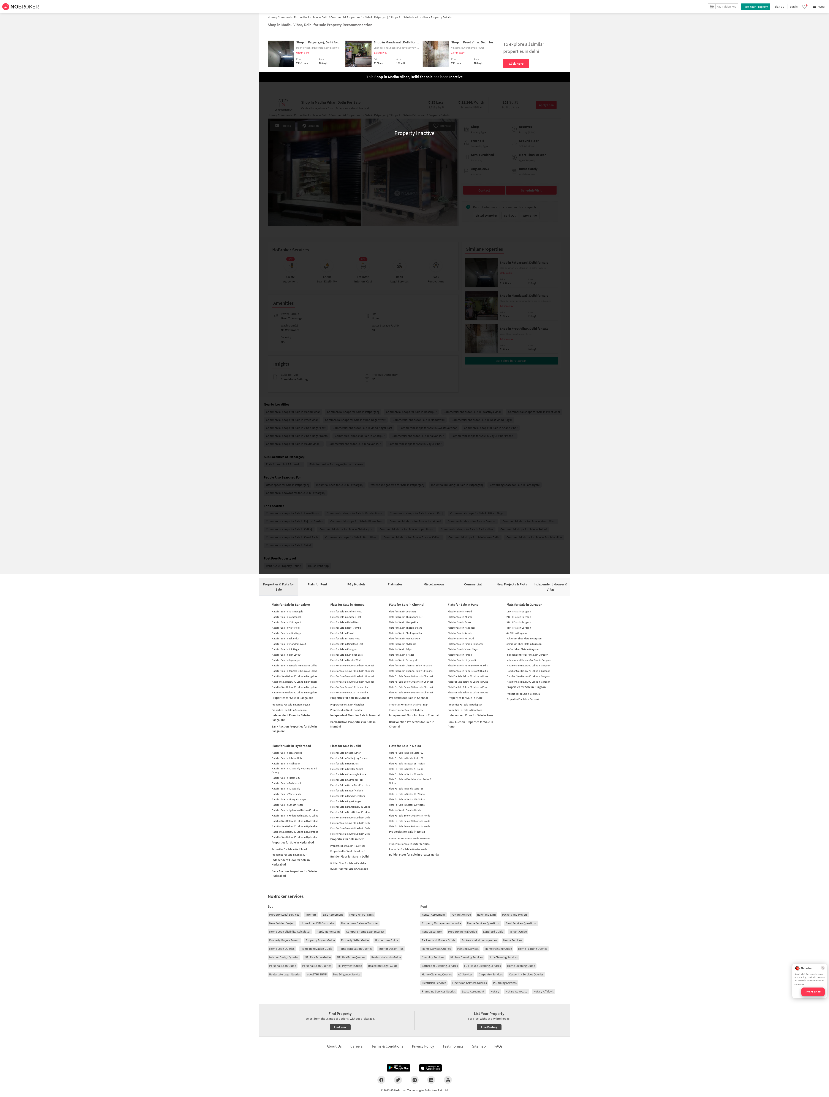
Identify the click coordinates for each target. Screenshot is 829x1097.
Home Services (512, 940)
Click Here (516, 63)
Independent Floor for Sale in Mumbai (355, 715)
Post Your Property (756, 7)
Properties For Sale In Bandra (346, 710)
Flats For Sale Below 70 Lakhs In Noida (409, 815)
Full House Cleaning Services (482, 966)
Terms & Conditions (387, 1046)
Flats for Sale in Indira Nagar (287, 633)
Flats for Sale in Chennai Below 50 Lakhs (410, 670)
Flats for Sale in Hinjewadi (462, 660)
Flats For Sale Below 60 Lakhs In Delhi (350, 817)
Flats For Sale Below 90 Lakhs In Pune (468, 692)
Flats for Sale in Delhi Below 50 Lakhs (350, 812)
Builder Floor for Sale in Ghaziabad (349, 868)
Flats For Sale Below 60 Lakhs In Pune (468, 676)
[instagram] (415, 1080)
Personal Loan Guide (282, 966)
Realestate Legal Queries (285, 974)
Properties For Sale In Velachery (406, 710)
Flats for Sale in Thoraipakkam (405, 627)
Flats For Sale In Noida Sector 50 (406, 758)
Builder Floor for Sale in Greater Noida (414, 854)
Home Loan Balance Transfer (359, 923)
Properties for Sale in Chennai (408, 698)
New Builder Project (281, 923)
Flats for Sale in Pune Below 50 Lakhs (468, 670)
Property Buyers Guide (320, 940)
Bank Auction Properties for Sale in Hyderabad (294, 873)
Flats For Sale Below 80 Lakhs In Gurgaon (528, 676)
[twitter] (398, 1080)
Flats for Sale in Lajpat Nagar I (346, 801)
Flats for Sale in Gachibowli (286, 783)
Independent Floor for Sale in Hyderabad (291, 862)
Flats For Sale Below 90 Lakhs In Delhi (350, 833)
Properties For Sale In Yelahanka (289, 710)
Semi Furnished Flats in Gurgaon (524, 643)
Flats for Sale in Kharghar (343, 649)
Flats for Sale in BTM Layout (286, 654)
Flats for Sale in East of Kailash (346, 790)
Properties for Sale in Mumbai (349, 698)
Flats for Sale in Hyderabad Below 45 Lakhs (295, 810)
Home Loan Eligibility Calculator (289, 932)
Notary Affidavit (543, 991)
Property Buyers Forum (284, 940)
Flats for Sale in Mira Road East (346, 643)
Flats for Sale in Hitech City (286, 777)
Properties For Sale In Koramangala (291, 704)
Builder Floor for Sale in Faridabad (348, 863)
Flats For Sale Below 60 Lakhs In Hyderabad (295, 821)
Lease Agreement (473, 991)
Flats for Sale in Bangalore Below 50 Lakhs (294, 670)
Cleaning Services (433, 957)
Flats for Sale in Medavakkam (405, 638)
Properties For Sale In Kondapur (289, 854)
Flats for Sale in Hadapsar (461, 627)
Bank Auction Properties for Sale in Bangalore (294, 728)
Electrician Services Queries (469, 983)
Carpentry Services (491, 974)
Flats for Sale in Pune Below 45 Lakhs (468, 665)
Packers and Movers (514, 914)
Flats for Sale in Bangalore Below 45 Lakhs (294, 665)
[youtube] (448, 1080)
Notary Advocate (516, 991)
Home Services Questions (483, 923)
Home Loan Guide (386, 940)
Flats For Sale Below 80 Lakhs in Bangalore (294, 687)
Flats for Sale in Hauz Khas (344, 763)
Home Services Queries (436, 949)
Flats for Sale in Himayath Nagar (289, 799)
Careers (356, 1046)
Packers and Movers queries (479, 940)
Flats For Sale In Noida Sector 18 (406, 788)
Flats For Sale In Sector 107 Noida (407, 794)
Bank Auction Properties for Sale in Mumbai (353, 724)
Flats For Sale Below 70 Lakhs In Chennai (411, 681)
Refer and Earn (486, 914)
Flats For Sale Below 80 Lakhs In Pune (468, 687)
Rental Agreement (433, 914)
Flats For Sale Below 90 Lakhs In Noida (409, 826)
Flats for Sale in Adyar (400, 649)
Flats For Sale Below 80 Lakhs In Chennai (411, 687)
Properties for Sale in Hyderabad (293, 842)
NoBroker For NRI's (361, 914)
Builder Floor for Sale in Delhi (349, 856)
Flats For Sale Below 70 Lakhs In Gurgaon (528, 670)
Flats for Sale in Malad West (344, 622)
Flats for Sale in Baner (459, 622)
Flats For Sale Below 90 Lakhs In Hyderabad (295, 837)
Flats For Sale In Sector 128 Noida (407, 799)
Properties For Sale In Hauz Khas (347, 845)
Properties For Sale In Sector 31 (523, 693)
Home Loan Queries (281, 949)
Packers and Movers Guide (438, 940)
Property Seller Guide (355, 940)
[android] (398, 1068)
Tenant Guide (518, 932)
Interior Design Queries (284, 957)
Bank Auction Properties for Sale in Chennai (411, 724)
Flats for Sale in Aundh (460, 633)
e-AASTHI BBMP (317, 974)
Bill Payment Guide (349, 966)
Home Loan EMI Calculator (318, 923)
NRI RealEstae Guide (318, 957)
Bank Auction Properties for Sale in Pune (470, 724)
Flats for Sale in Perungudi (403, 660)
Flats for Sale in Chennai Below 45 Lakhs (410, 665)
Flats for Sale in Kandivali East (346, 654)
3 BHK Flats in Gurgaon (518, 622)
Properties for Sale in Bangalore (292, 698)
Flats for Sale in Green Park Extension (350, 785)
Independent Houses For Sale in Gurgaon (528, 660)
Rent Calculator (432, 932)
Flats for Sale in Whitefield (286, 627)
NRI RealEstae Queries (351, 957)
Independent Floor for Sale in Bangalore (291, 717)
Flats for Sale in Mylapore (402, 643)
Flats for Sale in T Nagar (401, 654)
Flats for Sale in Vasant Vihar (345, 752)
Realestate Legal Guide (382, 966)
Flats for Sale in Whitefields (286, 794)
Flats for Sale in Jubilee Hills (287, 758)
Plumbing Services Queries (439, 991)
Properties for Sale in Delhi (347, 839)
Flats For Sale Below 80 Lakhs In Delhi (350, 828)
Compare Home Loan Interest (365, 932)
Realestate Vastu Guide (386, 957)
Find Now (340, 1027)
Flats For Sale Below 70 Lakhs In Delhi (350, 822)
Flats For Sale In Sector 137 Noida (407, 763)
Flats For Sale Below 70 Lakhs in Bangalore (294, 681)
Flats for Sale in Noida (405, 745)
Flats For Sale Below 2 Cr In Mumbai (349, 692)
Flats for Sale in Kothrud (461, 638)
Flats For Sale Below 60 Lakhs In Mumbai (352, 665)
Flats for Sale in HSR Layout (286, 622)
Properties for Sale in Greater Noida (408, 849)
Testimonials (453, 1046)
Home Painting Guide (498, 949)
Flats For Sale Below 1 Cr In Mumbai (349, 687)
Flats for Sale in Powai (342, 633)
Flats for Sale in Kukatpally (286, 788)
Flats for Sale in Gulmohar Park (346, 779)
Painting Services (468, 949)
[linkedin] (431, 1080)
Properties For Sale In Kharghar (347, 704)
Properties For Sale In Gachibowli (289, 849)
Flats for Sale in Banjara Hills (287, 752)
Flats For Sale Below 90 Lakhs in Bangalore (294, 692)
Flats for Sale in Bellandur (285, 638)
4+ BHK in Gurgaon (516, 633)
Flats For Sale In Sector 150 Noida (407, 804)
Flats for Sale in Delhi (345, 745)
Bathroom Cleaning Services (440, 966)
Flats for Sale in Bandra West (345, 660)
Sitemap (479, 1046)
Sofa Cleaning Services (503, 957)
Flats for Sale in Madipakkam (404, 622)
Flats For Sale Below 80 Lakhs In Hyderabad (295, 831)
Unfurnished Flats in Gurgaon (522, 649)
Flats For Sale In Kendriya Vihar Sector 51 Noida (411, 781)
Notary (494, 991)
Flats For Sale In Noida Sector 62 (406, 752)
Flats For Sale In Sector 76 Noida (406, 774)
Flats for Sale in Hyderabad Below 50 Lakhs (295, 815)
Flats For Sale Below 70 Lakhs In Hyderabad (295, 826)
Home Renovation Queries (355, 949)
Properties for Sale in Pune (465, 698)
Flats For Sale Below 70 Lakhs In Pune (468, 681)
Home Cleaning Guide (521, 966)
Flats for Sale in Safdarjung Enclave (349, 758)
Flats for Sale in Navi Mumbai (346, 627)
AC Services (465, 974)
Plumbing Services (505, 983)
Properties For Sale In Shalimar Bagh (408, 704)
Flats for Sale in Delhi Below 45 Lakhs (350, 806)
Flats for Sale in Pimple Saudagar (465, 643)
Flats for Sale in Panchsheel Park (347, 795)
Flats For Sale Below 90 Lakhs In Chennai (411, 692)
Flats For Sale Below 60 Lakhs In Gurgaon (528, 665)
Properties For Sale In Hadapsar (465, 704)
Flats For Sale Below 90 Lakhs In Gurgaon (528, 681)
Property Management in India (441, 923)
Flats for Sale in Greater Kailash (347, 768)
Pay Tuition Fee (461, 914)
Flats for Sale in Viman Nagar (463, 649)
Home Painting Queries (532, 949)
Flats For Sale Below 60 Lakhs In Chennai (411, 676)
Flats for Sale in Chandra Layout (289, 643)
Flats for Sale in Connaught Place (348, 774)
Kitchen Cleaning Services (466, 957)
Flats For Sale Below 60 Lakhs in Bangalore (294, 676)
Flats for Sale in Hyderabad (291, 745)
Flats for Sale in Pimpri (460, 654)
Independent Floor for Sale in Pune (470, 715)
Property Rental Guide (462, 932)
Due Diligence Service (346, 974)
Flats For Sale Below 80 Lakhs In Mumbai (352, 676)
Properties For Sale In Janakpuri (347, 851)
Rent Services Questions (521, 923)
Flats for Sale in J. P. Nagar (286, 649)
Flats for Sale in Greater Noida (405, 810)
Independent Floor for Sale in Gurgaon (527, 654)
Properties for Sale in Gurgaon (526, 687)
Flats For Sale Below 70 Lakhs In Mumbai (352, 670)
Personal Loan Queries (316, 966)
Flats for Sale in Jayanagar (286, 660)
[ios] (430, 1068)
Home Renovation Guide (316, 949)
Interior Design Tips (390, 949)
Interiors (310, 914)
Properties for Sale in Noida (407, 832)
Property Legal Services (284, 914)
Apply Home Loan (328, 932)
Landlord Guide (493, 932)
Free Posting (489, 1027)
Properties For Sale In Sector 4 (522, 699)
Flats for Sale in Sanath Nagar (287, 804)
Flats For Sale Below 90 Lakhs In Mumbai (352, 681)
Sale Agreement (333, 914)
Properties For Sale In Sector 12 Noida (409, 843)
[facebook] (381, 1080)
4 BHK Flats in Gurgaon (518, 627)
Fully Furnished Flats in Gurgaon (524, 638)
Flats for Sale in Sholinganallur (405, 633)
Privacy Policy (423, 1046)
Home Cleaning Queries (437, 974)
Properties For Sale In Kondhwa (465, 710)
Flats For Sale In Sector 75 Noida (406, 768)
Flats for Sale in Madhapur (286, 763)
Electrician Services (434, 983)
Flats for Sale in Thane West (345, 638)
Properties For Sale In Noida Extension (409, 838)
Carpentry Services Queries (526, 974)
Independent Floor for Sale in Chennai (414, 715)
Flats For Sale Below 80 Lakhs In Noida (409, 821)
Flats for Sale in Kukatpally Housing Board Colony (294, 770)
